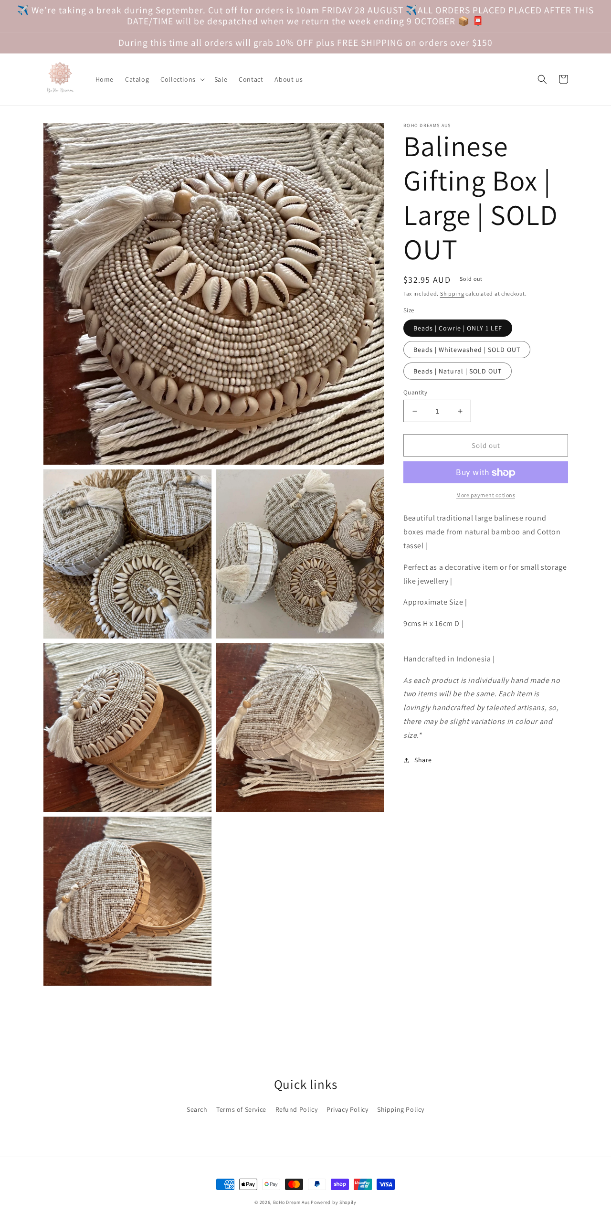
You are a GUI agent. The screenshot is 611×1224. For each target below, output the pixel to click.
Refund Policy (296, 1109)
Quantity (415, 392)
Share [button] (423, 760)
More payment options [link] (485, 495)
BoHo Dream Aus (292, 1202)
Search (197, 1109)
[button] (182, 79)
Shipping (452, 293)
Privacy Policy (347, 1109)
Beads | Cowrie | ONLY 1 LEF (457, 328)
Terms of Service (241, 1109)
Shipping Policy (400, 1109)
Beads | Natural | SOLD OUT (457, 371)
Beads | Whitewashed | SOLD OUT (466, 349)
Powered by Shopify (334, 1202)
